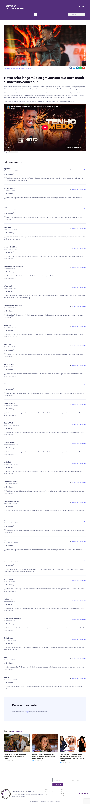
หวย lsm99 (7, 325)
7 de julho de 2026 (10, 760)
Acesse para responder (79, 170)
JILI (5, 540)
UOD (5, 208)
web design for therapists (13, 306)
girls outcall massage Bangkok (14, 266)
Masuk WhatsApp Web (12, 501)
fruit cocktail (8, 227)
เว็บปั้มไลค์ (7, 462)
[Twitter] (82, 794)
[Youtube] (85, 794)
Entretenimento (11, 750)
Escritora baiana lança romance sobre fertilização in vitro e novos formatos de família (43, 756)
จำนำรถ (6, 677)
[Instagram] (88, 794)
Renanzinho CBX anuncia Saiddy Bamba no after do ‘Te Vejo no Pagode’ (15, 756)
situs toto (7, 345)
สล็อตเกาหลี (8, 286)
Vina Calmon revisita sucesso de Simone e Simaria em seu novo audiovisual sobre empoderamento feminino (72, 757)
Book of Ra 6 (8, 423)
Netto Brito (13, 152)
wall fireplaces (9, 364)
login (27, 712)
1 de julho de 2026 (66, 762)
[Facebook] (79, 794)
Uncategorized (66, 750)
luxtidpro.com (9, 599)
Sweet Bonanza (9, 403)
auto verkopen (9, 579)
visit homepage (9, 188)
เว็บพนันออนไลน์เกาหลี (11, 482)
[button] (35, 14)
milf (5, 658)
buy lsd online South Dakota (13, 618)
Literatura (37, 750)
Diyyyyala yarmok (10, 442)
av (5, 521)
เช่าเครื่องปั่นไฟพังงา (10, 247)
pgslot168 (7, 169)
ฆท (5, 384)
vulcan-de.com (9, 560)
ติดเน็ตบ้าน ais (8, 638)
